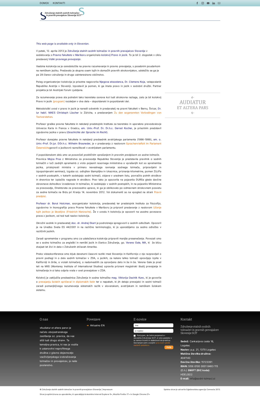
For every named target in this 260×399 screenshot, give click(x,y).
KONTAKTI (59, 3)
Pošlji (169, 347)
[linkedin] (213, 3)
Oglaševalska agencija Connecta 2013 (203, 389)
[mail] (219, 3)
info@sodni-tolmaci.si (202, 378)
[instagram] (202, 3)
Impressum (108, 389)
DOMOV (44, 3)
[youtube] (208, 3)
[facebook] (197, 3)
